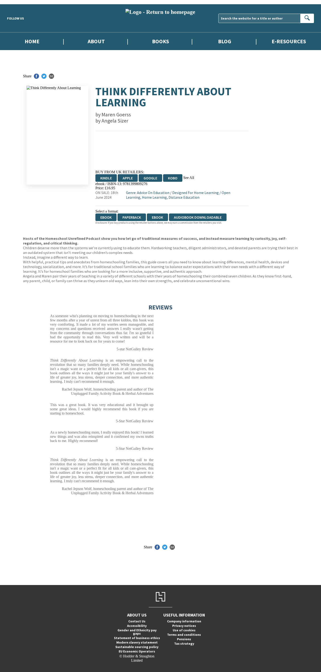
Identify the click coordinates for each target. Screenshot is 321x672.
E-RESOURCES (289, 41)
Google (150, 178)
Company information (184, 621)
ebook (157, 217)
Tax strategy (184, 643)
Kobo (172, 178)
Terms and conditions (184, 634)
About (96, 41)
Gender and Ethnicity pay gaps (137, 632)
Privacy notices (184, 626)
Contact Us (136, 621)
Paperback (131, 217)
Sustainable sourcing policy (136, 647)
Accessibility (137, 626)
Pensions (184, 639)
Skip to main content (15, 2)
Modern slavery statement (137, 642)
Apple (128, 178)
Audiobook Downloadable (198, 217)
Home (32, 41)
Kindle (106, 178)
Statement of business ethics (137, 638)
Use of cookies (184, 630)
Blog (224, 41)
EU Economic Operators (137, 651)
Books (160, 41)
